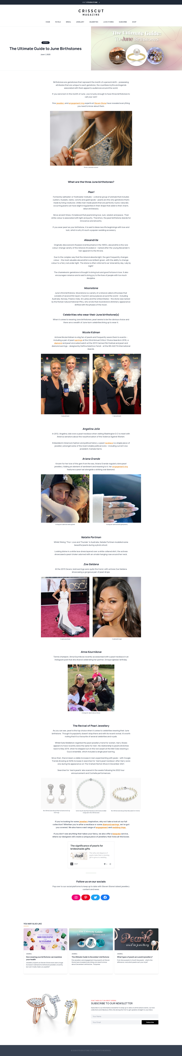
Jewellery (80, 22)
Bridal (68, 22)
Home (48, 22)
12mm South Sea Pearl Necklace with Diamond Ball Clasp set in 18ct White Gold (91, 812)
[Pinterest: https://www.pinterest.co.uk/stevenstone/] (85, 897)
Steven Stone (100, 103)
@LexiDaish (65, 416)
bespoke (117, 833)
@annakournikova (94, 713)
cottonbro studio (93, 167)
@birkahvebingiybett (68, 524)
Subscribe (123, 22)
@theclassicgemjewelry (120, 524)
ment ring (80, 103)
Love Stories (108, 22)
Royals (58, 22)
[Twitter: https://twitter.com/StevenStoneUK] (95, 897)
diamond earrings (111, 824)
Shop (134, 22)
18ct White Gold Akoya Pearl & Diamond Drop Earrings (56, 811)
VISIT (89, 2)
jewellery (60, 103)
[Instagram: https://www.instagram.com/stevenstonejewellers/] (76, 897)
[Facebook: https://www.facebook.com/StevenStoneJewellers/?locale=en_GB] (105, 897)
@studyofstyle (66, 639)
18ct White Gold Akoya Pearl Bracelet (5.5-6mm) (125, 811)
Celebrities (93, 22)
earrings (78, 340)
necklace (109, 443)
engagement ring (120, 466)
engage (72, 103)
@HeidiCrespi (117, 639)
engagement (102, 827)
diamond (58, 343)
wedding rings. (119, 827)
